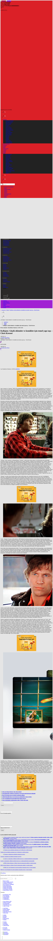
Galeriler (5, 295)
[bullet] (10, 805)
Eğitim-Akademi (6, 303)
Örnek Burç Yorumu (7, 259)
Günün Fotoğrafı (9, 161)
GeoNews (6, 322)
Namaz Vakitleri (9, 132)
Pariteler (7, 139)
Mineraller (8, 163)
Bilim (4, 147)
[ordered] (8, 805)
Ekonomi (5, 145)
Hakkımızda (5, 287)
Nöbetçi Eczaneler (9, 130)
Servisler (5, 119)
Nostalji (7, 162)
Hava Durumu (9, 123)
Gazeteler (5, 273)
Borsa (6, 880)
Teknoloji (6, 195)
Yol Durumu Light (7, 240)
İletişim (4, 284)
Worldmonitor (6, 243)
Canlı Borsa (8, 131)
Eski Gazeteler (9, 164)
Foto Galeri (8, 155)
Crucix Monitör (9, 142)
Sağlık (4, 305)
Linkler (7, 173)
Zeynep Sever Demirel (8, 186)
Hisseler (7, 137)
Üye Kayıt (5, 280)
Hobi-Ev (5, 304)
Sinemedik (8, 156)
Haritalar (7, 159)
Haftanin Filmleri (9, 121)
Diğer (4, 153)
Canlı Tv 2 (8, 126)
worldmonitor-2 (9, 141)
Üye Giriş (5, 279)
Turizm (5, 192)
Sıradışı (4, 307)
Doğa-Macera (6, 301)
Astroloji (5, 300)
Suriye (5, 197)
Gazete (4, 150)
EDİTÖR (18, 369)
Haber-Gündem (6, 144)
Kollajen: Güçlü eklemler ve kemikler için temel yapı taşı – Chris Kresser (24, 310)
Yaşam (4, 146)
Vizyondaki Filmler (10, 120)
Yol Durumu (8, 124)
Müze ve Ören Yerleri (10, 170)
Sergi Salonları (9, 154)
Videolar (5, 297)
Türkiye (5, 191)
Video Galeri (8, 157)
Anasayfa (4, 310)
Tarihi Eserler (8, 171)
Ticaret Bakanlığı (7, 193)
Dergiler (7, 166)
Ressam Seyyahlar (9, 168)
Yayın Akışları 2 (9, 128)
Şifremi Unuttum (6, 281)
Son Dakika (5, 274)
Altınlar (7, 138)
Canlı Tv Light (6, 253)
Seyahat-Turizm (6, 306)
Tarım (5, 196)
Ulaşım (5, 190)
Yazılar (4, 152)
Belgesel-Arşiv (9, 169)
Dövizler (7, 135)
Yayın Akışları (9, 127)
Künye (4, 286)
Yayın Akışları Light (7, 248)
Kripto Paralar (8, 134)
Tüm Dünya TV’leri (7, 251)
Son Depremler (6, 250)
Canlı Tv (7, 125)
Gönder (2, 805)
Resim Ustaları (9, 160)
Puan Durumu (8, 133)
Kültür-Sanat (5, 148)
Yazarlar (4, 149)
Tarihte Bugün (9, 167)
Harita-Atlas (8, 140)
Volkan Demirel (7, 189)
